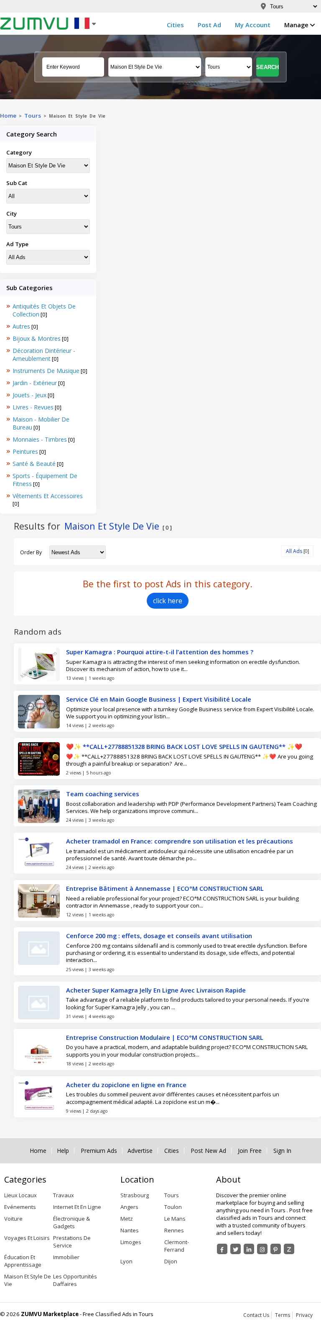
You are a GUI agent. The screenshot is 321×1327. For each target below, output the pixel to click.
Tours (32, 115)
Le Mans (175, 1218)
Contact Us (256, 1315)
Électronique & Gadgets (71, 1222)
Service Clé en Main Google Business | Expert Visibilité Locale (158, 699)
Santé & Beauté (34, 464)
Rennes (174, 1230)
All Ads (294, 551)
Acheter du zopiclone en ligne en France (126, 1084)
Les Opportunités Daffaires (75, 1280)
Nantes (129, 1230)
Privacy (304, 1315)
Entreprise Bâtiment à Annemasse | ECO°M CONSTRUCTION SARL (165, 888)
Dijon (170, 1261)
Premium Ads (99, 1151)
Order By (31, 552)
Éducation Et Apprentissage (22, 1260)
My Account (252, 25)
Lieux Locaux (20, 1195)
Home (8, 115)
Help (63, 1151)
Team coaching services (102, 794)
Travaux (63, 1195)
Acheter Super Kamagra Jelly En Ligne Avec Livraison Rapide (156, 990)
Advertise (140, 1151)
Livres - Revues (33, 407)
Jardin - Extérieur (35, 383)
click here (167, 600)
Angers (129, 1207)
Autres (21, 326)
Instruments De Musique (46, 371)
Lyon (126, 1261)
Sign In (282, 1151)
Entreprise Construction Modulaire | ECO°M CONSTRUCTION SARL (164, 1037)
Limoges (130, 1242)
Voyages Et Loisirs (27, 1238)
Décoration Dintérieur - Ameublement (44, 355)
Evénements (20, 1207)
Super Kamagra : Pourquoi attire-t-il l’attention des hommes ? (159, 652)
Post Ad (209, 25)
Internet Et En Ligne (77, 1207)
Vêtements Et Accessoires (48, 496)
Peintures (25, 451)
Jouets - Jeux (29, 395)
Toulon (173, 1207)
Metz (126, 1218)
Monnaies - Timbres (40, 439)
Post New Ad (208, 1151)
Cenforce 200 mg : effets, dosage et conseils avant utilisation (159, 935)
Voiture (13, 1218)
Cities (175, 25)
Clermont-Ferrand (176, 1245)
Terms (282, 1315)
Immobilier (66, 1257)
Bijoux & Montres (37, 338)
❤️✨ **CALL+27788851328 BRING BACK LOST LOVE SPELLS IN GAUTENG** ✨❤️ (184, 746)
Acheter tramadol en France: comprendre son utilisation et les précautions (179, 841)
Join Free (250, 1151)
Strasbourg (134, 1195)
